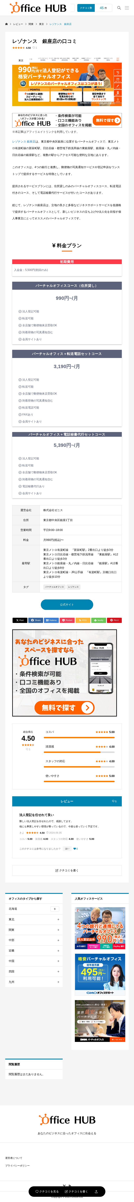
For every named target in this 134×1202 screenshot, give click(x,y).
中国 (11, 961)
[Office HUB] (38, 7)
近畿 (11, 950)
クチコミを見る (47, 1191)
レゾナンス (73, 587)
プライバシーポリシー (17, 1165)
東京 (20, 60)
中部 (11, 940)
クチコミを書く (76, 1191)
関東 (11, 929)
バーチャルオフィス (54, 587)
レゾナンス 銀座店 (23, 141)
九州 (11, 981)
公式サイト (67, 604)
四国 (11, 971)
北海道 (32, 908)
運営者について (13, 1158)
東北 (11, 919)
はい (67, 848)
